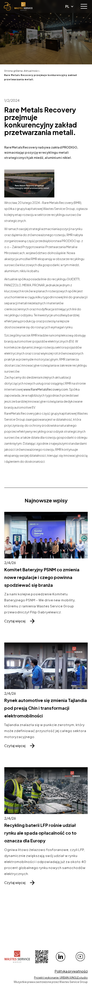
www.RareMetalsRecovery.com (45, 389)
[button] (84, 6)
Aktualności (31, 71)
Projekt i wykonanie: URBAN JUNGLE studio (61, 977)
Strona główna (13, 71)
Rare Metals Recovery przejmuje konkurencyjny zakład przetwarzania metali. (40, 77)
